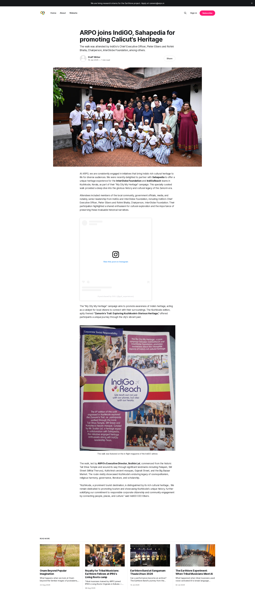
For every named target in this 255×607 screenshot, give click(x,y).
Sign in (193, 13)
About (63, 13)
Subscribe (207, 13)
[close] (252, 3)
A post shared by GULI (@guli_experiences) (116, 296)
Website (73, 13)
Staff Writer (94, 57)
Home (53, 13)
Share (169, 58)
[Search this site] (185, 13)
